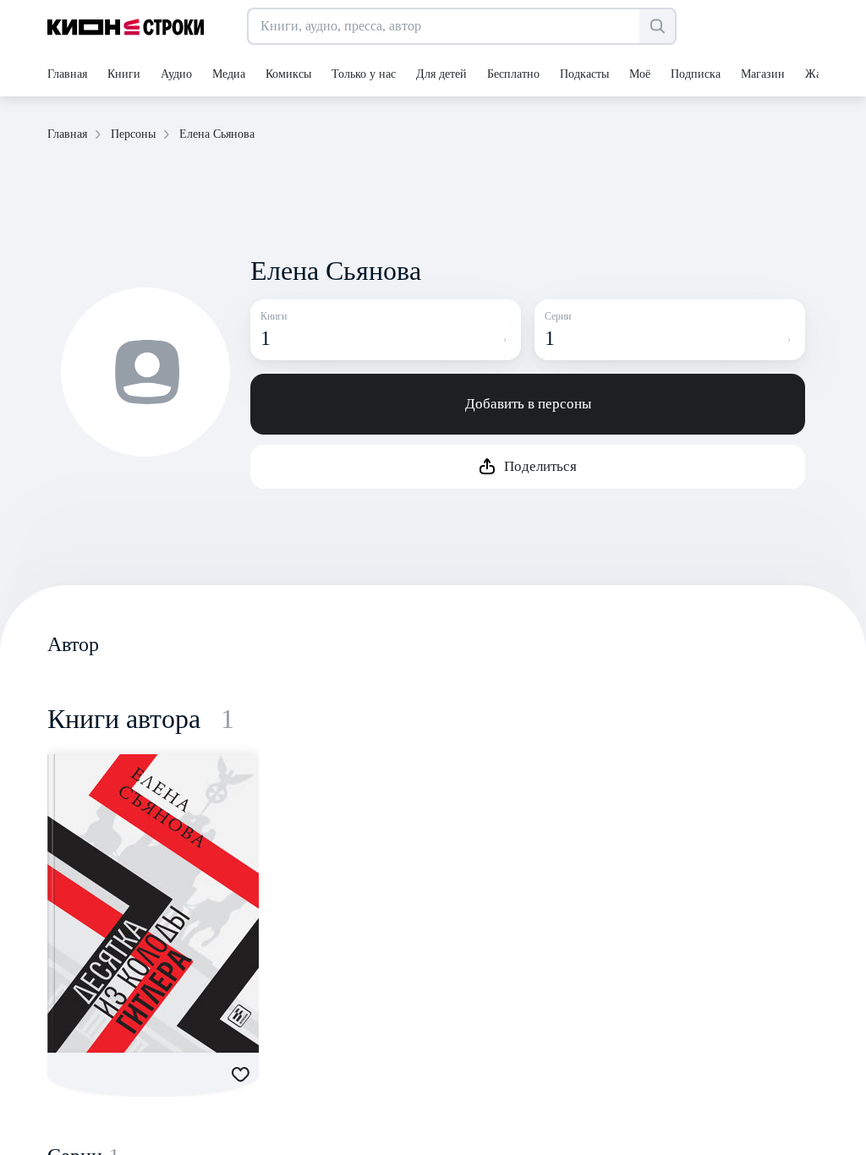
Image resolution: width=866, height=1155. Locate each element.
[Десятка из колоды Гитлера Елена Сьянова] (153, 903)
